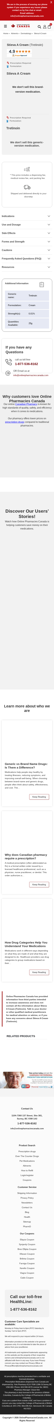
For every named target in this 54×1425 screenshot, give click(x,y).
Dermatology (26, 33)
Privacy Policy (27, 1198)
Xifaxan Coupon (27, 1254)
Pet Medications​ (27, 1161)
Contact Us (27, 1207)
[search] (39, 27)
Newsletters (27, 1202)
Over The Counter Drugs (27, 1156)
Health (27, 1217)
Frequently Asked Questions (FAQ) (21, 258)
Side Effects (8, 233)
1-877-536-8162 (26, 364)
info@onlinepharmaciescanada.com (27, 16)
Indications (8, 216)
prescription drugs (14, 422)
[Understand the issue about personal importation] (27, 1080)
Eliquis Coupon (27, 1239)
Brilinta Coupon (27, 1258)
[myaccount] (44, 27)
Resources (8, 267)
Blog (27, 1212)
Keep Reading (39, 797)
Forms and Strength (13, 241)
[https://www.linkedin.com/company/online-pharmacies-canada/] (24, 1136)
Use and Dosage (11, 224)
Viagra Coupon (27, 1273)
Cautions (7, 250)
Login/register (27, 1175)
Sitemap (27, 1222)
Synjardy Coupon (27, 1244)
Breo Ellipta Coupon (27, 1249)
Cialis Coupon (27, 1278)
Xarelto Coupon (27, 1268)
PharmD (27, 1226)
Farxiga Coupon (27, 1263)
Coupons (27, 1180)
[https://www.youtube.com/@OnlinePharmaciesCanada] (31, 1136)
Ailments (14, 33)
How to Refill (27, 1170)
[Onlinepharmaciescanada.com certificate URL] (27, 465)
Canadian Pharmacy (26, 404)
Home (5, 33)
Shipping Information (27, 1193)
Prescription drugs (27, 1151)
